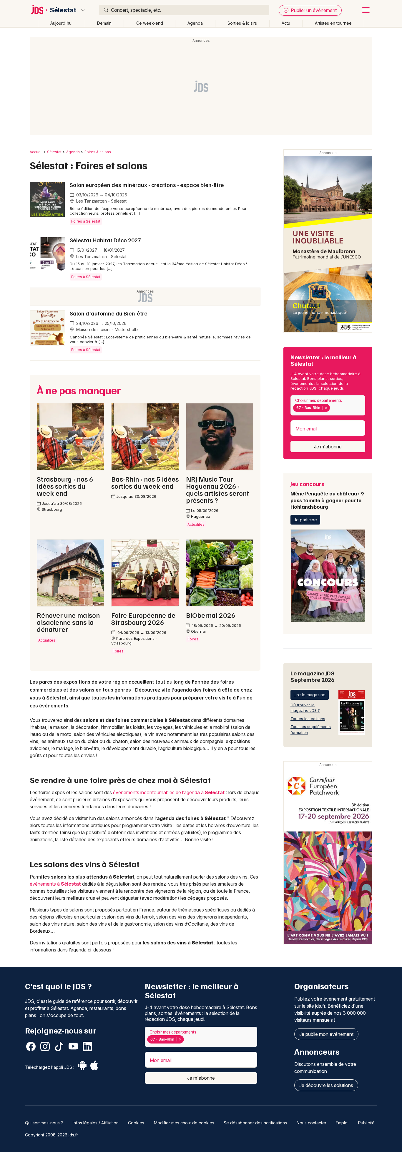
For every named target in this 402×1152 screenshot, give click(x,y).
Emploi (342, 1122)
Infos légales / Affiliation (96, 1122)
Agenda (195, 23)
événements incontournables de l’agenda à (169, 792)
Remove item (326, 408)
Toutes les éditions (307, 718)
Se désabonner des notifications (255, 1122)
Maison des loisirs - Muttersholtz (107, 329)
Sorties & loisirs (242, 23)
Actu (286, 23)
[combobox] (327, 405)
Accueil (36, 152)
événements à (55, 884)
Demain (104, 23)
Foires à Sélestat (85, 221)
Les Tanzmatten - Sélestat (101, 200)
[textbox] (332, 408)
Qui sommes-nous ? (44, 1122)
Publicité (366, 1122)
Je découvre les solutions (326, 1085)
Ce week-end (149, 23)
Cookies (136, 1122)
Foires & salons (97, 152)
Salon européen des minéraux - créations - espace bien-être (147, 185)
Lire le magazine (309, 694)
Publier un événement (313, 10)
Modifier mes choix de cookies (184, 1122)
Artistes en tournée (333, 23)
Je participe (305, 519)
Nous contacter (311, 1122)
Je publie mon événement (326, 1034)
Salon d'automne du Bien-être (108, 313)
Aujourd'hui (61, 23)
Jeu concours (327, 495)
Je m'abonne (328, 447)
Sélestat (63, 10)
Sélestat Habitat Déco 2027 (105, 240)
